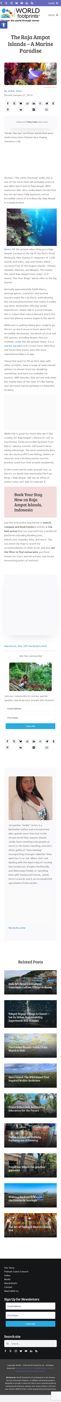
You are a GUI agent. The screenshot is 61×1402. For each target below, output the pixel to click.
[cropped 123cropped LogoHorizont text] (20, 7)
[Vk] (21, 110)
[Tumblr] (53, 103)
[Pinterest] (8, 110)
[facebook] (1, 3)
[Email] (46, 110)
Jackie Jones (15, 90)
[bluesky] (16, 3)
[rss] (32, 3)
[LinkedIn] (34, 103)
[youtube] (22, 3)
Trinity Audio (32, 122)
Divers (8, 249)
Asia (20, 645)
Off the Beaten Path (35, 645)
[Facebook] (8, 103)
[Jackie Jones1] (30, 777)
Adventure (10, 645)
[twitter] (6, 3)
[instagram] (11, 3)
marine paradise (13, 345)
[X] (14, 103)
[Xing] (34, 110)
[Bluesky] (21, 103)
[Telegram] (47, 103)
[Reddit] (27, 103)
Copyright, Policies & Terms (27, 1368)
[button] (3, 25)
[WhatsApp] (40, 103)
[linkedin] (27, 3)
